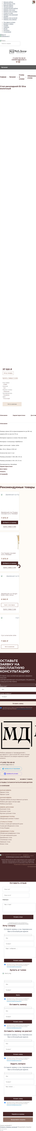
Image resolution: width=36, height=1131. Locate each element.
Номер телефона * (6, 693)
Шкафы (5, 16)
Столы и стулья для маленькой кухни (11, 824)
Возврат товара (8, 24)
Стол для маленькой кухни (8, 835)
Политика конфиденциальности (25, 864)
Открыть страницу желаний (8, 1127)
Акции (5, 28)
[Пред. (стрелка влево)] (0, 1130)
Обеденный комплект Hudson (9, 818)
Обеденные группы (7, 816)
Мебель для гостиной (10, 18)
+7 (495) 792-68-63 (19, 58)
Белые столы (4, 844)
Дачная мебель (8, 7)
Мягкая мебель (8, 2)
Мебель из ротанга (6, 804)
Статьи (9, 782)
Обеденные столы (9, 3)
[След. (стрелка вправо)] (2, 1130)
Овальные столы (5, 842)
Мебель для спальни (10, 19)
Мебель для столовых (10, 11)
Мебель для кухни (9, 10)
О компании (7, 32)
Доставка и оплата (9, 22)
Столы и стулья (8, 13)
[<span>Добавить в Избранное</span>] (9, 503)
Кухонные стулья (5, 811)
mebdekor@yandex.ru (19, 60)
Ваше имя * (3, 686)
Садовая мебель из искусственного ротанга (14, 799)
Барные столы (4, 792)
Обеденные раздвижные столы (10, 833)
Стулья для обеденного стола (9, 826)
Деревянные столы (6, 837)
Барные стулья (4, 794)
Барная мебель (8, 5)
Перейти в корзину (18, 1114)
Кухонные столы (5, 809)
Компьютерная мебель (10, 8)
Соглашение (31, 866)
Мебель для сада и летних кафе (10, 802)
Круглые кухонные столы (8, 813)
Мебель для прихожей (10, 15)
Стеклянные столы (6, 839)
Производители (26, 782)
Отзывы (5, 25)
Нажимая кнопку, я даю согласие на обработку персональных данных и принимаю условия (17, 708)
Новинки (6, 27)
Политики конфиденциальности (24, 708)
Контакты (6, 30)
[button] (9, 522)
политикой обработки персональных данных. (18, 923)
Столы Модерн (4, 828)
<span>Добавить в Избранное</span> (17, 493)
